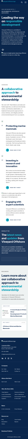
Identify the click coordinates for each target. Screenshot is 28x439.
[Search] (22, 2)
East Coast (4, 381)
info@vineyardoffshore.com (8, 354)
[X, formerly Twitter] (11, 358)
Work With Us (5, 371)
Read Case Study (15, 150)
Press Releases (18, 409)
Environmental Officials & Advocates (20, 397)
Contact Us (17, 371)
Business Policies (7, 431)
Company (5, 365)
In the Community (6, 409)
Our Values (17, 369)
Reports (16, 421)
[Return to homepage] (14, 341)
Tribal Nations (5, 392)
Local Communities (6, 394)
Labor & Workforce (19, 394)
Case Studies (18, 419)
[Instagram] (8, 358)
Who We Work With (8, 9)
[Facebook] (5, 358)
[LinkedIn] (2, 358)
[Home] (9, 2)
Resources (5, 416)
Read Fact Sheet (15, 187)
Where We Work (7, 378)
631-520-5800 (5, 351)
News (3, 405)
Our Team (4, 369)
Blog (3, 419)
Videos (3, 424)
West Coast (17, 381)
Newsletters (4, 421)
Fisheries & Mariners (19, 392)
